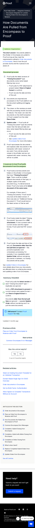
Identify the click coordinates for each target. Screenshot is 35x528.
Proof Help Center (9, 11)
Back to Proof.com (10, 509)
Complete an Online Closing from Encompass (15, 441)
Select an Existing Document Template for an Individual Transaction (17, 374)
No (21, 354)
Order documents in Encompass (14, 384)
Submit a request (14, 491)
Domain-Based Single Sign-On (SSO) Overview (15, 380)
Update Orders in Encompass (16, 265)
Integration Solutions (24, 11)
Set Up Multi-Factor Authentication (15, 388)
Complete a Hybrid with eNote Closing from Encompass (18, 435)
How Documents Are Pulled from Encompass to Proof (15, 421)
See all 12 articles (8, 458)
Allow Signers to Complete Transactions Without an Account (16, 393)
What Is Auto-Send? (11, 445)
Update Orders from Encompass (15, 454)
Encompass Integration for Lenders (17, 13)
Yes (14, 354)
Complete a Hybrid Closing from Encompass (15, 430)
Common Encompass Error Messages (19, 340)
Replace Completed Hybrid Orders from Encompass (17, 450)
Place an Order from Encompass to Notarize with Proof (16, 415)
